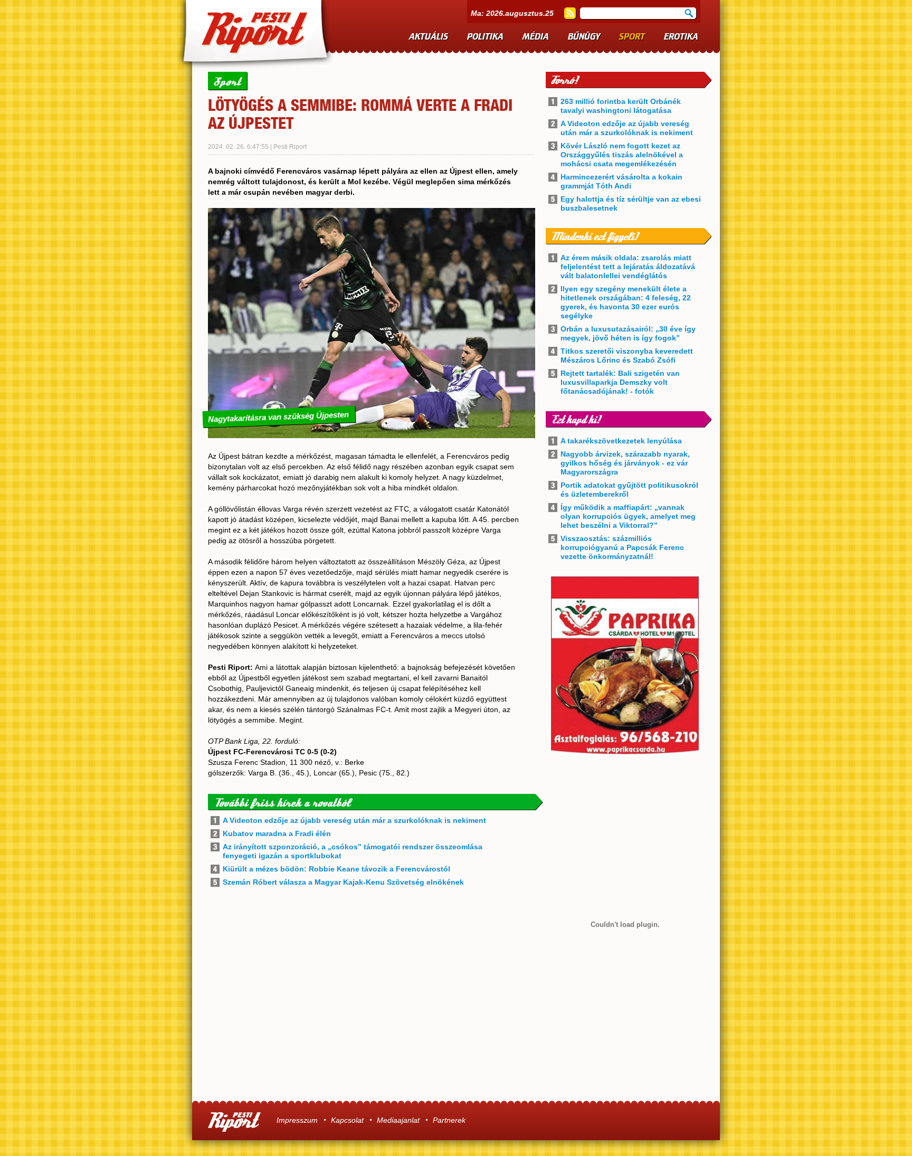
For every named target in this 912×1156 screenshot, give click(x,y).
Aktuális (428, 37)
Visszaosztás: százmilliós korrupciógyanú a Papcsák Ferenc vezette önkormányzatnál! (622, 547)
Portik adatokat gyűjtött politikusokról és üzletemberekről (629, 489)
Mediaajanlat (398, 1120)
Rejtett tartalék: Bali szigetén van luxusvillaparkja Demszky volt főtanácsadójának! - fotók (620, 382)
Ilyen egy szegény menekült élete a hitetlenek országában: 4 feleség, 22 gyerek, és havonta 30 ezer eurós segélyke (625, 302)
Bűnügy (584, 37)
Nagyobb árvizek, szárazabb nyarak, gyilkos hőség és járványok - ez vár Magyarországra (625, 463)
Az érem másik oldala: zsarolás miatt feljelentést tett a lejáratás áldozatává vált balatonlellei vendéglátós (627, 266)
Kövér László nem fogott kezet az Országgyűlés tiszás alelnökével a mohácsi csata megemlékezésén (621, 154)
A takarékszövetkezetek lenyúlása (621, 441)
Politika (485, 37)
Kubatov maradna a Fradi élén (277, 833)
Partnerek (449, 1120)
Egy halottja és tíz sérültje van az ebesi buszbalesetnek (630, 203)
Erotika (681, 37)
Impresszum (297, 1120)
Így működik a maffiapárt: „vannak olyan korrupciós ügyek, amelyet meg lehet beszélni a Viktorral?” (628, 516)
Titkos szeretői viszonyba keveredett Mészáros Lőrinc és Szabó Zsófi (626, 355)
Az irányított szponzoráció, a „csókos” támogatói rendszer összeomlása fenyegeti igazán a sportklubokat (352, 851)
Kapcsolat (347, 1120)
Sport (632, 37)
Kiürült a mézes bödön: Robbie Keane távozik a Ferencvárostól (336, 869)
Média (535, 37)
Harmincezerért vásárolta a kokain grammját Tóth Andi (621, 181)
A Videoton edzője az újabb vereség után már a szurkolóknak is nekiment (354, 820)
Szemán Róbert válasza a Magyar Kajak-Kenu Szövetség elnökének (343, 882)
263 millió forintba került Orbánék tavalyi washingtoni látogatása (620, 106)
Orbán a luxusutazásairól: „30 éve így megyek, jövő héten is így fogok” (628, 333)
